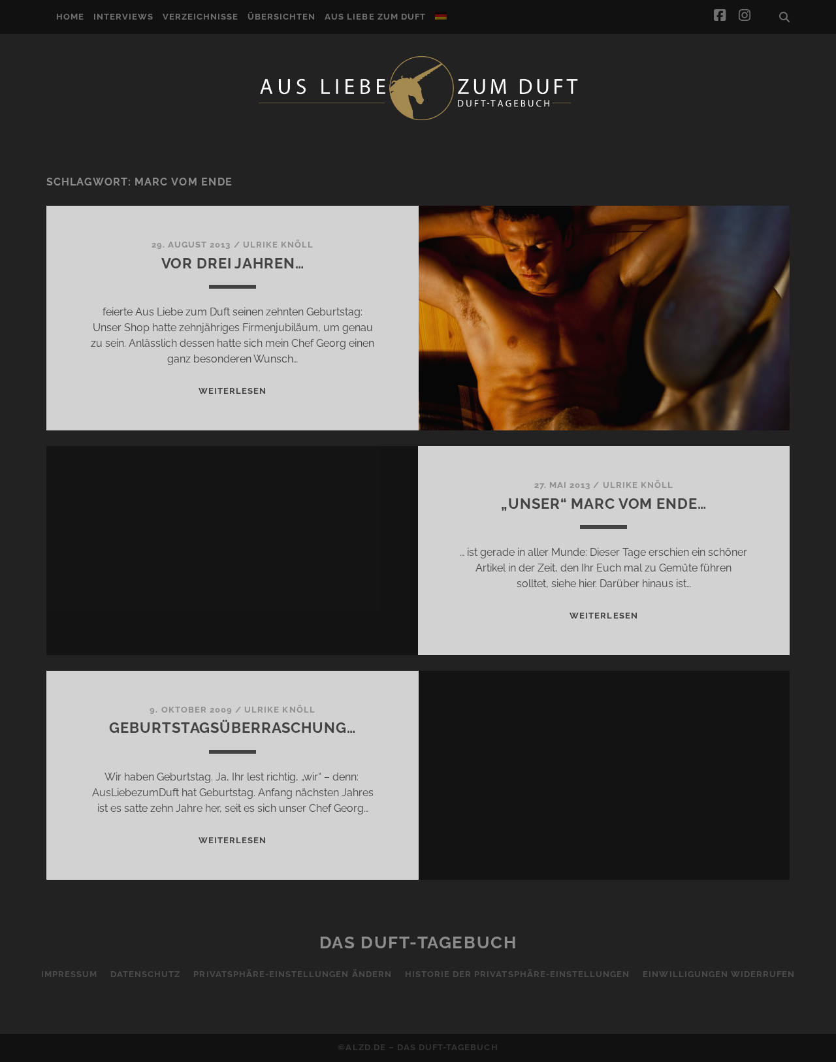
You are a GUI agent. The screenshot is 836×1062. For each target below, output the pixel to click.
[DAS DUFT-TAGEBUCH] (418, 119)
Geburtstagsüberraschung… (232, 727)
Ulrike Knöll (278, 244)
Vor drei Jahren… (232, 263)
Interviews (123, 17)
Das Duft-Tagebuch (418, 942)
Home (70, 17)
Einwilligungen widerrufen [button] (719, 974)
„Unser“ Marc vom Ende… (603, 503)
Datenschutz (145, 974)
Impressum (69, 974)
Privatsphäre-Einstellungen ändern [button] (292, 974)
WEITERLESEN (232, 391)
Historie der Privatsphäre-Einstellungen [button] (517, 974)
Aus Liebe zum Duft (375, 17)
